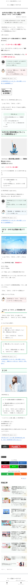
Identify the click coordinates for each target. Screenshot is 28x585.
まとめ (6, 126)
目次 (12, 114)
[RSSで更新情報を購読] (20, 474)
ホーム (7, 580)
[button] (22, 466)
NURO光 (4, 456)
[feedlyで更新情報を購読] (7, 474)
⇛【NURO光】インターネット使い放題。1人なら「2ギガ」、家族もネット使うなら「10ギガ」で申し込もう (14, 361)
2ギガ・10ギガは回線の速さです (12, 120)
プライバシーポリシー (20, 580)
